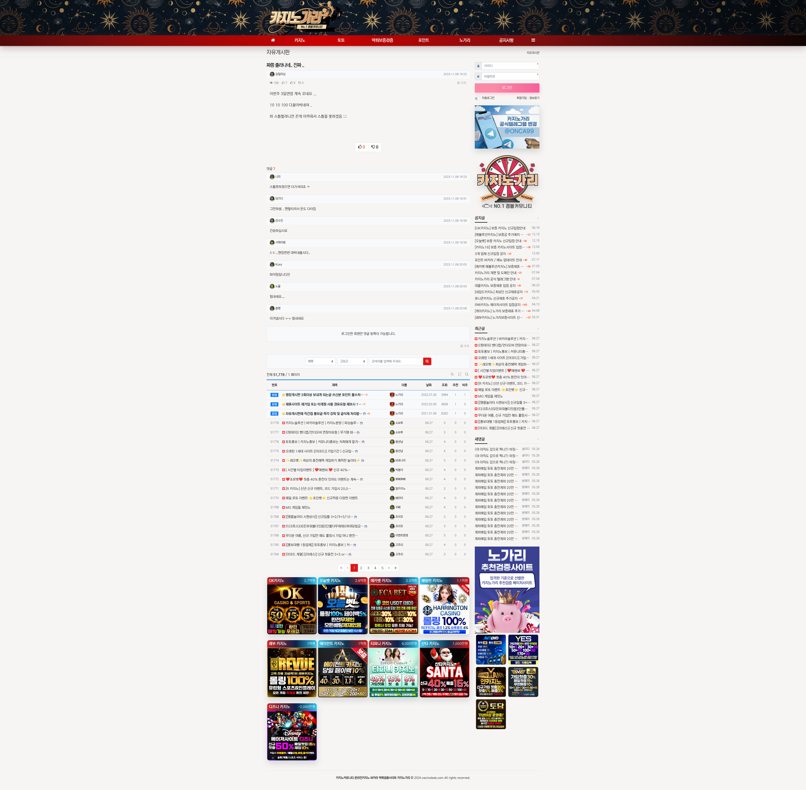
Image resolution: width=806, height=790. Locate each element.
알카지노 (400, 488)
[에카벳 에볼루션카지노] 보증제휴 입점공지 (500, 266)
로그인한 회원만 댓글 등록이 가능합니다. (368, 334)
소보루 (399, 423)
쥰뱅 (277, 308)
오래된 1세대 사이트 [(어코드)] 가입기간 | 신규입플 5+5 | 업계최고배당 (503, 358)
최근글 (480, 329)
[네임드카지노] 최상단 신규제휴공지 (499, 292)
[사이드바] (533, 40)
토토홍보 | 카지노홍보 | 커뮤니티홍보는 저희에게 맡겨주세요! (503, 351)
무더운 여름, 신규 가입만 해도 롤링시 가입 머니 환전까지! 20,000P (503, 415)
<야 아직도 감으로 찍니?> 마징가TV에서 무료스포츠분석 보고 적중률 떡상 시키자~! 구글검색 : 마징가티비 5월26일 (497, 449)
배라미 (399, 498)
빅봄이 (399, 470)
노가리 (399, 394)
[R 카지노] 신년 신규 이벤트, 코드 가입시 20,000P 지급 (503, 383)
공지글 (480, 218)
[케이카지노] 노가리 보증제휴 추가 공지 (500, 311)
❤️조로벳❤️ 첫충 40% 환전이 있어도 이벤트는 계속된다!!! (503, 377)
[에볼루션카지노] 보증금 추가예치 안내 (500, 235)
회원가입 (522, 98)
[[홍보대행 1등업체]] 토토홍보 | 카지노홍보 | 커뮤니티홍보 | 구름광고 (503, 422)
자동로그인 (488, 98)
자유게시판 (533, 53)
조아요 (399, 516)
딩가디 (279, 198)
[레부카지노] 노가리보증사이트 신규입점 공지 (500, 317)
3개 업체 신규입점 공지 (490, 254)
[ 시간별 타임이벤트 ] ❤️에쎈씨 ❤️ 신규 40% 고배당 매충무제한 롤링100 (503, 371)
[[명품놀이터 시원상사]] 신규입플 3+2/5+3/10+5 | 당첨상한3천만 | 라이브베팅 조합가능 (503, 402)
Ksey (278, 264)
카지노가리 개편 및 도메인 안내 (495, 273)
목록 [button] (463, 83)
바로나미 (400, 460)
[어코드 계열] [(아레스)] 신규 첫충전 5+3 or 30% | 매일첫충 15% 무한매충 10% (503, 428)
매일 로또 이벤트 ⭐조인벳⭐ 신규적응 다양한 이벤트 (503, 390)
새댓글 (480, 439)
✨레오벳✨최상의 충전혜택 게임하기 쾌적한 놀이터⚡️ (503, 364)
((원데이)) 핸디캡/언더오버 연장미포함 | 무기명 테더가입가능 (503, 345)
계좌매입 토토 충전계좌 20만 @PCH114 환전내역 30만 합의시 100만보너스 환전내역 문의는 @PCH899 (497, 468)
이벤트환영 (401, 535)
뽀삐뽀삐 (400, 479)
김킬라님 (280, 74)
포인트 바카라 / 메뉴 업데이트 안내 (498, 260)
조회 (444, 385)
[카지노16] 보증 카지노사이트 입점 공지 (500, 247)
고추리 (399, 545)
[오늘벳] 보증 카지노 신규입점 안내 (498, 241)
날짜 (429, 385)
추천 (455, 385)
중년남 (399, 441)
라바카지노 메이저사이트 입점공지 (498, 305)
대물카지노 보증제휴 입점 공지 (495, 286)
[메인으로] (273, 40)
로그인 (507, 88)
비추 (465, 385)
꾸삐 (397, 507)
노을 (277, 286)
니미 (277, 176)
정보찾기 (534, 98)
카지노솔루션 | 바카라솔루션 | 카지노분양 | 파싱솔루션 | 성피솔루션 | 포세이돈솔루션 (503, 339)
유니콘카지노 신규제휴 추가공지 (496, 298)
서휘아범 (280, 242)
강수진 (279, 220)
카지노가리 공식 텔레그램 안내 (495, 279)
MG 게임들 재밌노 (490, 396)
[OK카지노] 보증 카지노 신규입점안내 (500, 228)
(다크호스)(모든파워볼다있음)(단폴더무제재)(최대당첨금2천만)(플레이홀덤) (503, 409)
